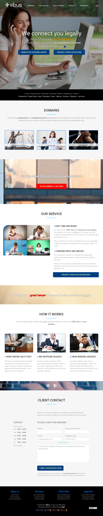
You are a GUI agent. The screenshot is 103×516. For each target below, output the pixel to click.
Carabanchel (23, 96)
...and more (81, 96)
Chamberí (53, 94)
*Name (39, 428)
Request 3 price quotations (69, 52)
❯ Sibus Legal (39, 499)
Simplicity (58, 505)
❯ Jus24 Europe (39, 497)
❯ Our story (15, 495)
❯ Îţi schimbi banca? (63, 499)
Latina (40, 96)
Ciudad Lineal (32, 96)
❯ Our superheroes (15, 499)
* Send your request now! (50, 468)
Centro (27, 94)
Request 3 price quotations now (76, 275)
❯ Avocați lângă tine (63, 495)
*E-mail (39, 436)
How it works (58, 6)
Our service (44, 6)
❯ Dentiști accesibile (63, 497)
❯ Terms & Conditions (88, 495)
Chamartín (45, 94)
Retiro (60, 94)
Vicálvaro (66, 96)
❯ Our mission (14, 497)
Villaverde (73, 96)
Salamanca (68, 94)
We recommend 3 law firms (51, 186)
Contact (72, 6)
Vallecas (59, 96)
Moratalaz (46, 96)
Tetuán (76, 94)
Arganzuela (35, 94)
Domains (31, 6)
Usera (53, 96)
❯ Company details (88, 499)
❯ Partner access (39, 495)
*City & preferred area (72, 428)
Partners (84, 6)
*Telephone (70, 436)
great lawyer (60, 295)
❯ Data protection (88, 497)
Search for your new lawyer (33, 52)
